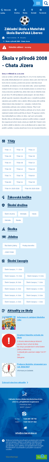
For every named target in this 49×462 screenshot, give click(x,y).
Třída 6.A (19, 169)
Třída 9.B (31, 182)
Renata (18, 220)
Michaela (23, 214)
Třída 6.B (31, 169)
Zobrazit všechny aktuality (14, 382)
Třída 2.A (31, 150)
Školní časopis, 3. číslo (34, 295)
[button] (42, 456)
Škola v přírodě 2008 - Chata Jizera (18, 41)
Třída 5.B (8, 169)
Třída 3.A (19, 156)
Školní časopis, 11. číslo (13, 269)
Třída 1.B (19, 150)
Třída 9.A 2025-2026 (12, 188)
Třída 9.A (19, 182)
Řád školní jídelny (11, 246)
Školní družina (10, 214)
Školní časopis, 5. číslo (34, 289)
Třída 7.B (19, 176)
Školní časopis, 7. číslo (34, 282)
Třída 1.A (8, 150)
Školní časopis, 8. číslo (13, 282)
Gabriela (8, 220)
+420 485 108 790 (29, 419)
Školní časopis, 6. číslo (13, 289)
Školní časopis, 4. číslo (13, 295)
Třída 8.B (8, 182)
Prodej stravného (28, 246)
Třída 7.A (8, 176)
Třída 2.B (8, 156)
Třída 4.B (19, 163)
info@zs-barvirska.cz (26, 433)
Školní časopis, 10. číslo (13, 276)
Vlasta (34, 214)
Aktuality (23, 38)
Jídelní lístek (9, 252)
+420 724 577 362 (29, 422)
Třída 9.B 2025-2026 (32, 188)
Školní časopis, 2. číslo (13, 302)
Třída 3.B (31, 156)
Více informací (12, 457)
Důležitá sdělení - (20, 47)
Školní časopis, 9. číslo (35, 276)
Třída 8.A (31, 176)
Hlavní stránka (11, 38)
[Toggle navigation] (38, 3)
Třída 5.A (31, 163)
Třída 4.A (8, 163)
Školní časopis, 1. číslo (34, 302)
